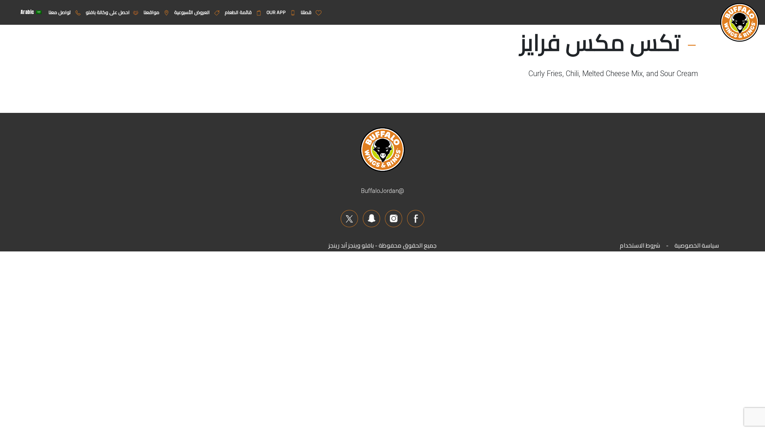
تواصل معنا (60, 12)
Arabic (28, 12)
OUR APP (277, 12)
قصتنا (307, 12)
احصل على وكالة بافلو (108, 12)
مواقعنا (151, 12)
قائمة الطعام (239, 12)
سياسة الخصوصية (696, 245)
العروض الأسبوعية (192, 12)
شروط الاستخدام (640, 245)
